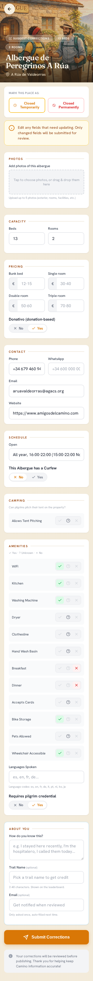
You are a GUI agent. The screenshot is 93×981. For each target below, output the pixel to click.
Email (13, 381)
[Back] (9, 9)
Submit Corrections (51, 937)
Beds (12, 228)
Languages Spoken (22, 767)
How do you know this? (26, 836)
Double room (18, 296)
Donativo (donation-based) (32, 319)
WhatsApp (56, 359)
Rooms (53, 228)
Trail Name (23, 867)
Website (15, 403)
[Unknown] (68, 520)
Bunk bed (16, 273)
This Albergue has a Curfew (33, 468)
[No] (76, 520)
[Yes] (60, 520)
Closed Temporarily (29, 105)
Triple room (56, 296)
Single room (57, 273)
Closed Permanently (69, 105)
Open (13, 444)
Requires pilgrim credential (32, 796)
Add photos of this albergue (29, 166)
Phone (13, 359)
